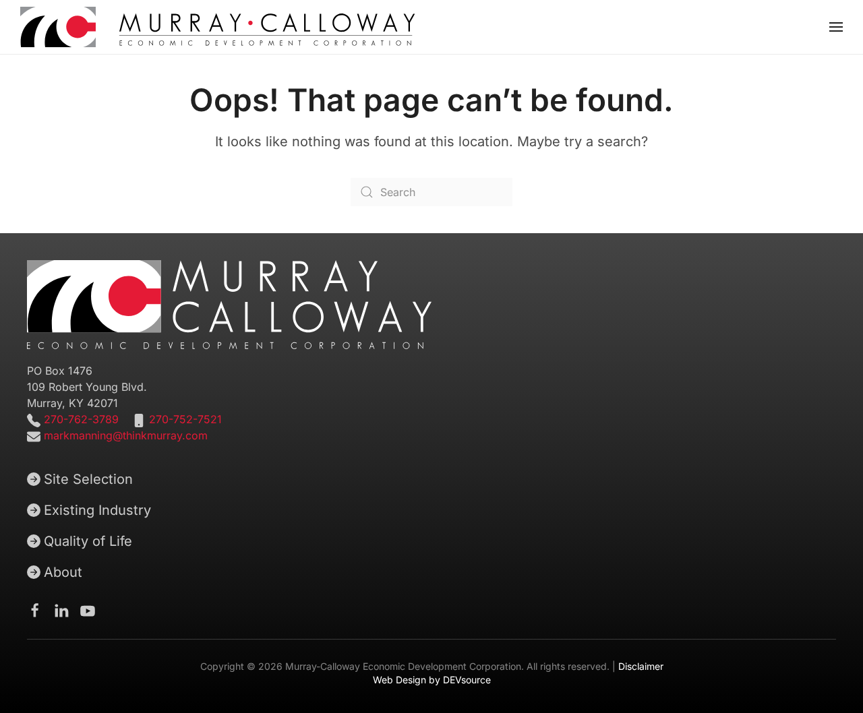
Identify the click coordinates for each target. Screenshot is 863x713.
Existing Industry (97, 510)
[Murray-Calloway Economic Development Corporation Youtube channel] (88, 609)
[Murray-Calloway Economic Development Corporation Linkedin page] (61, 609)
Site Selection (88, 479)
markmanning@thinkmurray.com (126, 435)
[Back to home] (217, 27)
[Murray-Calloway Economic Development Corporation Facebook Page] (35, 609)
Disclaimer (640, 666)
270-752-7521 (185, 419)
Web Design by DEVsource (432, 679)
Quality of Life (88, 541)
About (63, 572)
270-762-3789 (79, 419)
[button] (836, 27)
